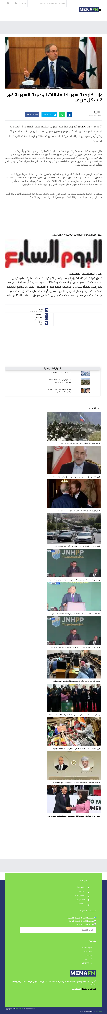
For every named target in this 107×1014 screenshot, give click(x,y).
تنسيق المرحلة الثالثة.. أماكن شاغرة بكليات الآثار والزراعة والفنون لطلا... (76, 681)
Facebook (81, 887)
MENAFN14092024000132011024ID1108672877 (77, 235)
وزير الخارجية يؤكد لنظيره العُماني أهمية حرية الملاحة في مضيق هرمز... (76, 782)
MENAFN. (19, 1009)
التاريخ (97, 112)
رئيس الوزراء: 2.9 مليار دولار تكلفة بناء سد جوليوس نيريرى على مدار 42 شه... (75, 647)
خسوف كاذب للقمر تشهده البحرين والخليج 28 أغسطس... (59, 390)
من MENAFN (87, 963)
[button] (16, 3)
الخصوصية (88, 951)
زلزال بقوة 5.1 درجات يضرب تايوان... (59, 372)
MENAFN (85, 126)
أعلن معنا (88, 959)
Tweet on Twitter (48, 114)
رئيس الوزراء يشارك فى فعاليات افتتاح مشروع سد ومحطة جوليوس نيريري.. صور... (73, 816)
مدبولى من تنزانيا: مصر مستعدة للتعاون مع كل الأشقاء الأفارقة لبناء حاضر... (75, 613)
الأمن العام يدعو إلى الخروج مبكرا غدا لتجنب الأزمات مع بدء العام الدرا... (76, 546)
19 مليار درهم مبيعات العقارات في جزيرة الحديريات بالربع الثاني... (59, 381)
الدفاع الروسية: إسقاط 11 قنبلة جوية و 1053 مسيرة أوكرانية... (80, 443)
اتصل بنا (89, 955)
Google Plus (80, 895)
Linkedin (81, 904)
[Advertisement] (54, 28)
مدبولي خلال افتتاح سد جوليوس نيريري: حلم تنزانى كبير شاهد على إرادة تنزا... (74, 715)
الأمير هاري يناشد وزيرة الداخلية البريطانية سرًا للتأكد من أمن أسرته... (77, 510)
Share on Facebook (32, 114)
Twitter (82, 891)
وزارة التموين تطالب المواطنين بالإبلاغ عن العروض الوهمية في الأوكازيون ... (75, 748)
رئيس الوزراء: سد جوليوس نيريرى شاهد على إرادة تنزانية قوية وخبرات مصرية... (74, 580)
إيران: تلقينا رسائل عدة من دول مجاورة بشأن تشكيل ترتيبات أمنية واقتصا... (75, 477)
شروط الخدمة (87, 947)
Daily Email (80, 900)
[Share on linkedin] (69, 114)
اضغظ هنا (76, 989)
